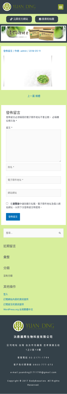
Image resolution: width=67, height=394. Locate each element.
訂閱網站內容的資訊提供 (15, 299)
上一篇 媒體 (33, 96)
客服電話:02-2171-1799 (34, 358)
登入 (5, 294)
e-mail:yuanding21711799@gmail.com (33, 372)
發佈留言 (8, 51)
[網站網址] (33, 193)
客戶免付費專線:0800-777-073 (34, 365)
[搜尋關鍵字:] (33, 233)
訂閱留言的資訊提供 (13, 304)
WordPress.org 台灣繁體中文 (18, 309)
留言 (9, 127)
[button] (60, 7)
